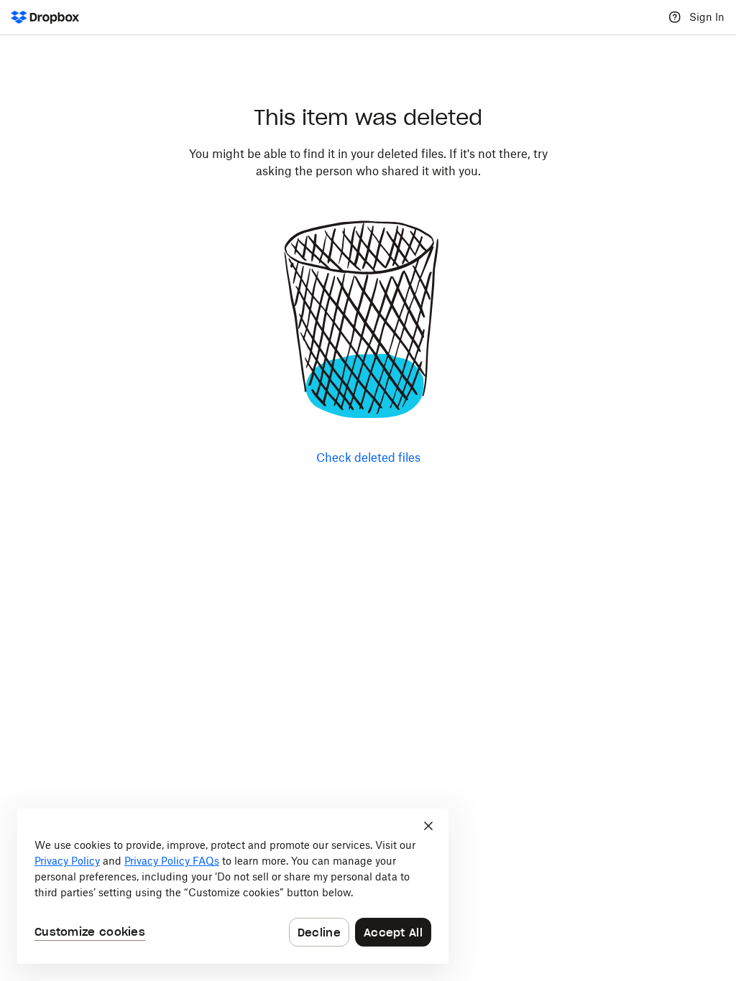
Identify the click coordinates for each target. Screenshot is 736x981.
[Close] (428, 825)
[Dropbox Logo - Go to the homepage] (45, 17)
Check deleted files (368, 457)
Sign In (706, 17)
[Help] (674, 17)
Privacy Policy (67, 861)
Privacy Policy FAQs (171, 861)
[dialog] (232, 886)
